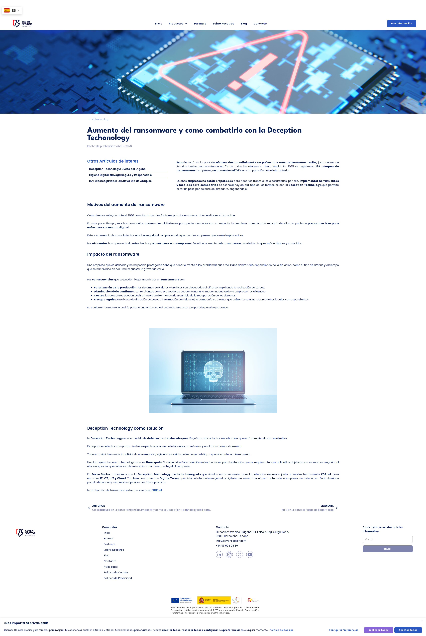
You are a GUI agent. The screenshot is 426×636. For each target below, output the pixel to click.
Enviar (387, 548)
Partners (200, 23)
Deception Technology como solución (125, 428)
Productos (176, 23)
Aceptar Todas (408, 630)
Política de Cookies (116, 572)
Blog (244, 23)
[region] (213, 627)
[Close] (423, 621)
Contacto (260, 23)
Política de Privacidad (118, 578)
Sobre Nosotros (223, 23)
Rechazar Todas (379, 630)
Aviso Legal (111, 567)
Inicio (158, 23)
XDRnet (157, 490)
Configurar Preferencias (343, 630)
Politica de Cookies (281, 630)
